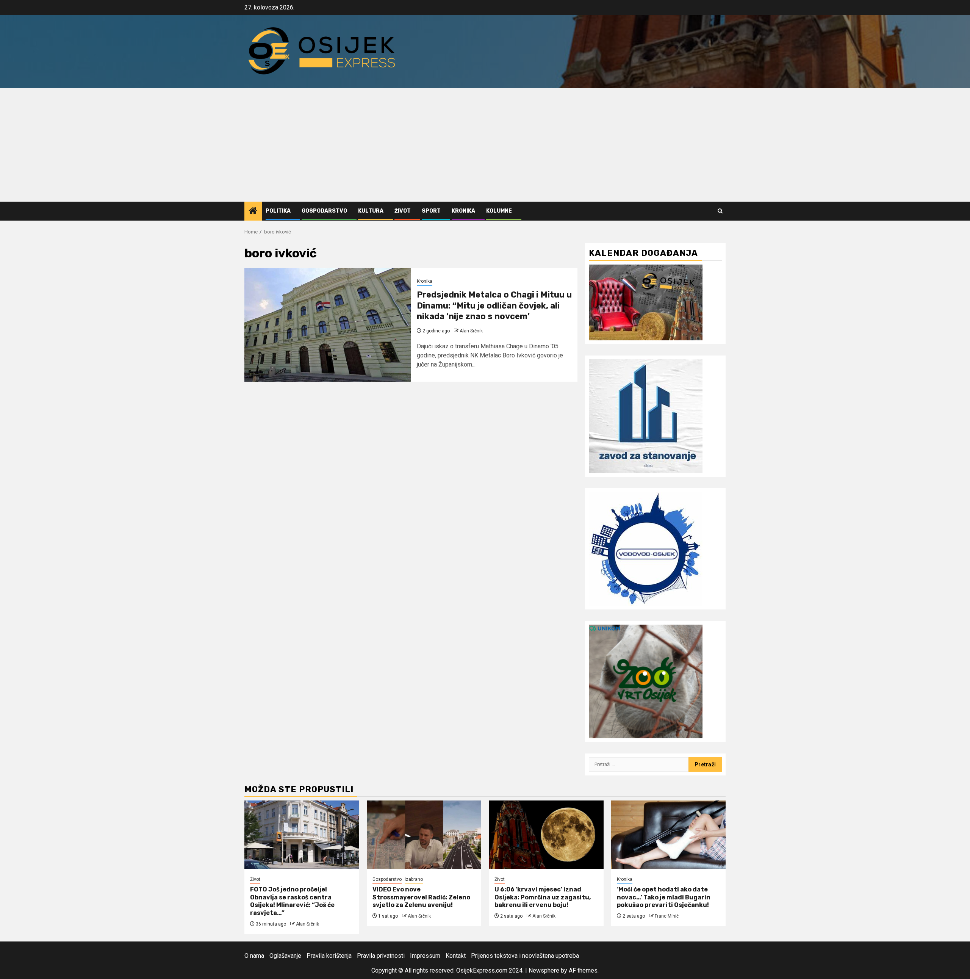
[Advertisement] (485, 145)
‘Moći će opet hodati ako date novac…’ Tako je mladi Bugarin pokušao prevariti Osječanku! (663, 897)
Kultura (370, 211)
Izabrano (414, 879)
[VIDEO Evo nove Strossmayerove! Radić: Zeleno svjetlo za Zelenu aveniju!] (424, 834)
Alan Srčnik (471, 331)
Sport (431, 211)
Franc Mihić (667, 916)
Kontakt (456, 955)
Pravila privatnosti (381, 955)
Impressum (425, 955)
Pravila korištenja (329, 955)
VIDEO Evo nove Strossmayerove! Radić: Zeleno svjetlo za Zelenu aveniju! (421, 897)
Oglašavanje (285, 955)
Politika (278, 211)
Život (402, 211)
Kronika (463, 211)
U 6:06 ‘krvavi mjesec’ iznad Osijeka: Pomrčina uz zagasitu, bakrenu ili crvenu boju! (542, 897)
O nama (254, 955)
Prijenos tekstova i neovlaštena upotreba (525, 955)
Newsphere (544, 970)
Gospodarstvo (324, 211)
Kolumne (499, 211)
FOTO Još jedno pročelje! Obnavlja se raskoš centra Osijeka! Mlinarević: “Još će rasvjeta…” (292, 901)
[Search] (720, 211)
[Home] (253, 211)
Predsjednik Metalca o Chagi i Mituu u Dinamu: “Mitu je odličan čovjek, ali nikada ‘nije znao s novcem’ (494, 305)
